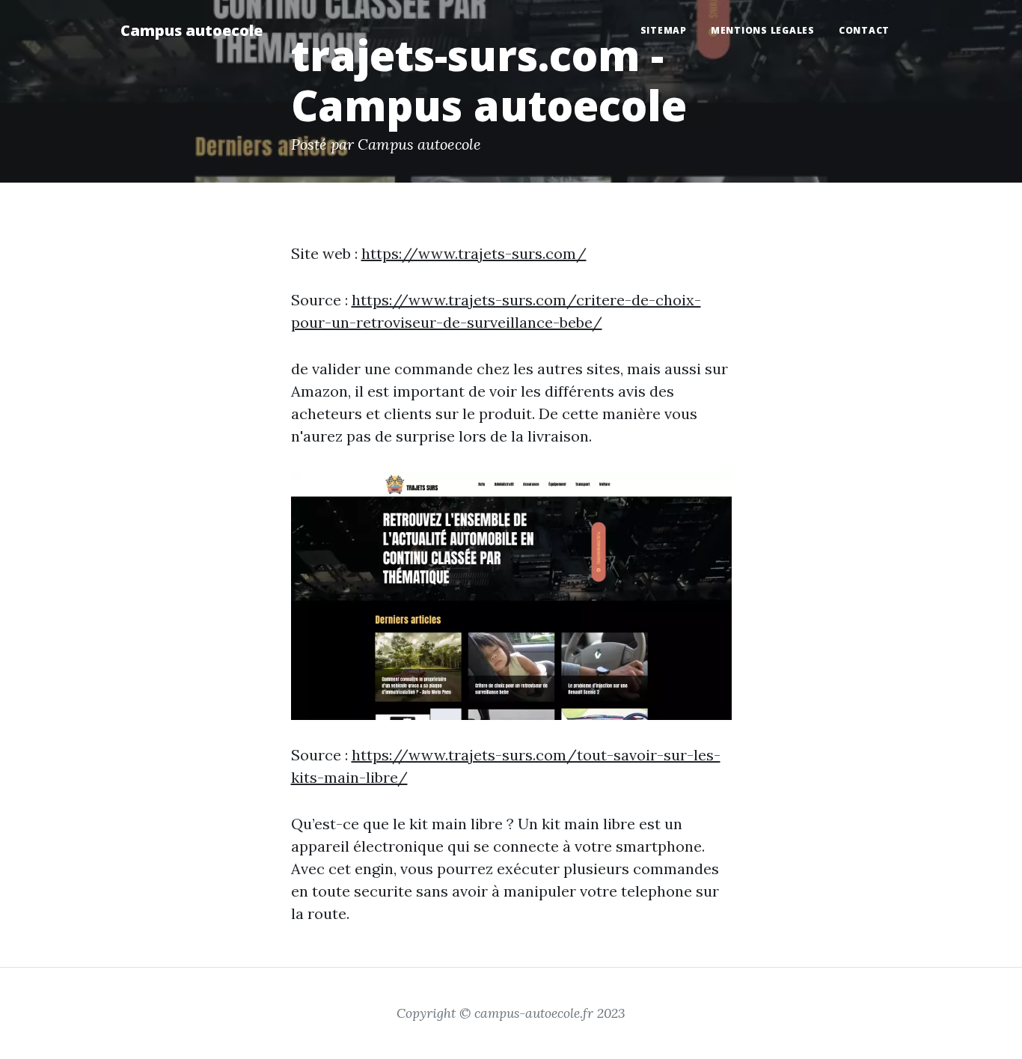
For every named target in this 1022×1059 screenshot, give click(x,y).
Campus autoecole (191, 30)
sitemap (663, 30)
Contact (864, 30)
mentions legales (763, 30)
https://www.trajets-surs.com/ (474, 253)
